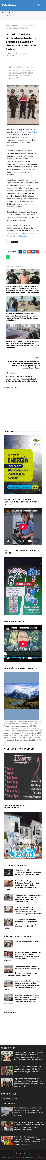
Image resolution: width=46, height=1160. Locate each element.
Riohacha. (10, 145)
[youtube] (29, 1153)
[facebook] (16, 1153)
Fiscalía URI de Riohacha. (17, 236)
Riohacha (15, 25)
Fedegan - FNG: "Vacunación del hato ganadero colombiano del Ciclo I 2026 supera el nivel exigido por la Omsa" (28, 1069)
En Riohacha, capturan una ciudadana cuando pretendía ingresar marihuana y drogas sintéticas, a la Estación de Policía (21, 924)
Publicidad (6, 1099)
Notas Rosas (9, 5)
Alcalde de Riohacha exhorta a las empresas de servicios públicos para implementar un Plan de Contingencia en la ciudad (22, 317)
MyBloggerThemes (37, 1157)
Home (8, 25)
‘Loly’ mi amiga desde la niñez (27, 941)
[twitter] (21, 1153)
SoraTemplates (15, 1157)
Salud (15, 1099)
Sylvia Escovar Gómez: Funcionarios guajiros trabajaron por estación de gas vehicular (28, 872)
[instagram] (25, 1153)
